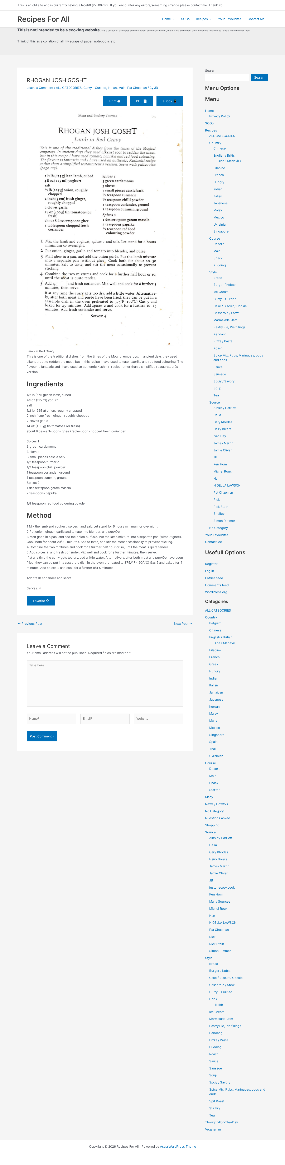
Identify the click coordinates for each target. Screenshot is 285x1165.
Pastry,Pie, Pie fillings (229, 327)
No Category (218, 528)
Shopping (212, 825)
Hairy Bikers (222, 429)
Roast (217, 348)
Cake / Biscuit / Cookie (230, 306)
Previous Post (30, 623)
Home (166, 19)
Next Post (183, 623)
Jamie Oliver (222, 450)
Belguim (215, 623)
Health (218, 1005)
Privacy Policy (219, 116)
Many (213, 721)
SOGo (185, 19)
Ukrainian (220, 224)
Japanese (220, 203)
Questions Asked (217, 818)
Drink (213, 999)
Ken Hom (220, 464)
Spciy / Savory (224, 381)
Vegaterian (213, 1129)
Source (214, 402)
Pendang (220, 334)
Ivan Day (219, 436)
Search (210, 71)
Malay (217, 210)
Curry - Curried (94, 88)
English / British (225, 155)
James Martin (223, 443)
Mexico (218, 217)
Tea (216, 395)
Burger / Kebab (224, 285)
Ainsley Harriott (224, 408)
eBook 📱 (170, 101)
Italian (217, 196)
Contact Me (256, 19)
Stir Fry (214, 1108)
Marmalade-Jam (225, 320)
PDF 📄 (141, 101)
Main (122, 88)
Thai (212, 749)
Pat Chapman (137, 88)
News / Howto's (216, 804)
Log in (209, 571)
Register (211, 564)
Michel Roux (222, 471)
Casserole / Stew (226, 313)
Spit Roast (216, 1101)
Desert (218, 244)
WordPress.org (216, 592)
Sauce (218, 367)
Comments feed (217, 585)
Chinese (219, 148)
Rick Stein (220, 507)
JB (215, 457)
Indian (112, 88)
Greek (213, 664)
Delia (217, 415)
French (218, 175)
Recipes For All (43, 19)
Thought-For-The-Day (221, 1122)
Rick (216, 500)
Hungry (218, 182)
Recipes (202, 19)
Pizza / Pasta (222, 341)
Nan (216, 478)
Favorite (39, 601)
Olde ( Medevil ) (229, 161)
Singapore (221, 231)
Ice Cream (220, 292)
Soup (217, 388)
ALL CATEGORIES (69, 88)
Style (213, 272)
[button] (173, 19)
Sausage (219, 374)
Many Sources (219, 901)
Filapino (219, 168)
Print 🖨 (114, 101)
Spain (213, 742)
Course (214, 238)
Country (215, 143)
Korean (214, 707)
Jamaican (216, 692)
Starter (214, 790)
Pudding (219, 265)
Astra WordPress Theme (178, 1146)
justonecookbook (222, 887)
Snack (217, 258)
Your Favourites (229, 19)
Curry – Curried (224, 299)
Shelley (218, 514)
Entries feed (214, 578)
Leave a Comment (40, 88)
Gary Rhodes (222, 422)
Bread (217, 278)
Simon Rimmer (224, 521)
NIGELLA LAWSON (227, 485)
